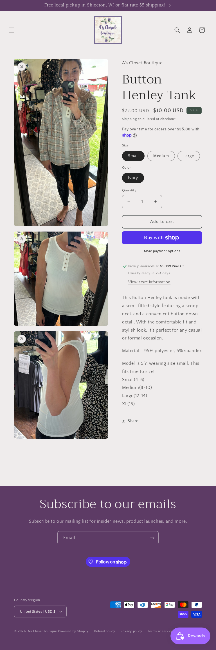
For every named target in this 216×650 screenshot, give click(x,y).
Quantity (129, 190)
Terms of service (160, 631)
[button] (12, 30)
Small (133, 156)
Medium (161, 156)
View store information (149, 282)
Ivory (133, 178)
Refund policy (104, 631)
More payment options (162, 251)
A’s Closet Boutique (42, 631)
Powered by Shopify (73, 631)
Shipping (129, 119)
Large (188, 156)
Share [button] (133, 421)
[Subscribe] (152, 537)
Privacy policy (131, 631)
